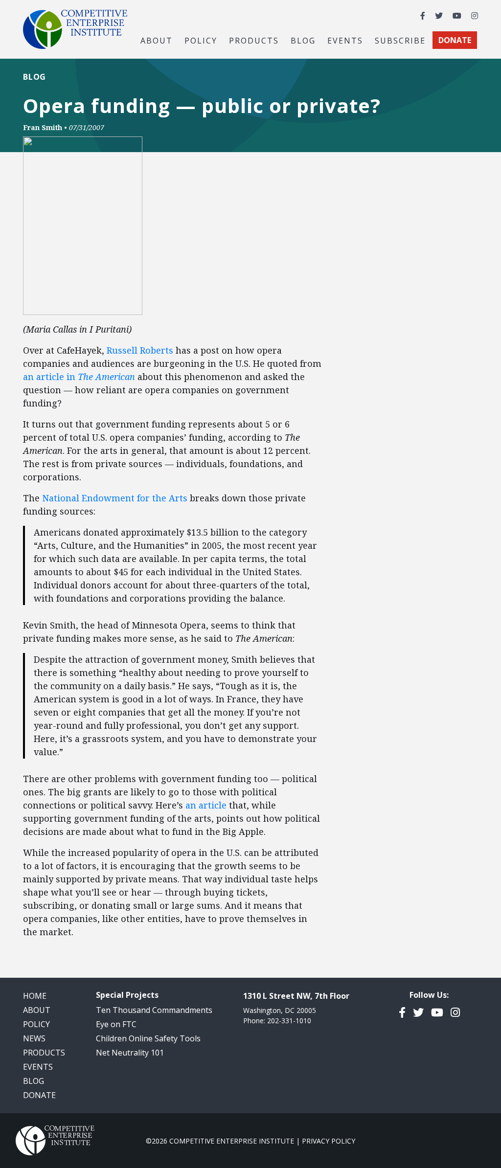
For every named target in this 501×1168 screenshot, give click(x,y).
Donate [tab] (454, 40)
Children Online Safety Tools (148, 1038)
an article (206, 805)
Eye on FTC (116, 1024)
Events (345, 40)
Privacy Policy (328, 1141)
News (34, 1038)
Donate (39, 1095)
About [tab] (156, 40)
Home (34, 995)
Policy (36, 1024)
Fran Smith (42, 127)
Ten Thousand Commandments (154, 1010)
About (36, 1010)
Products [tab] (254, 40)
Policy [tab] (200, 40)
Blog (303, 40)
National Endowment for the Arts (114, 498)
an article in (79, 376)
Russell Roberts (141, 350)
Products (44, 1052)
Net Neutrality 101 (130, 1052)
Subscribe (400, 40)
